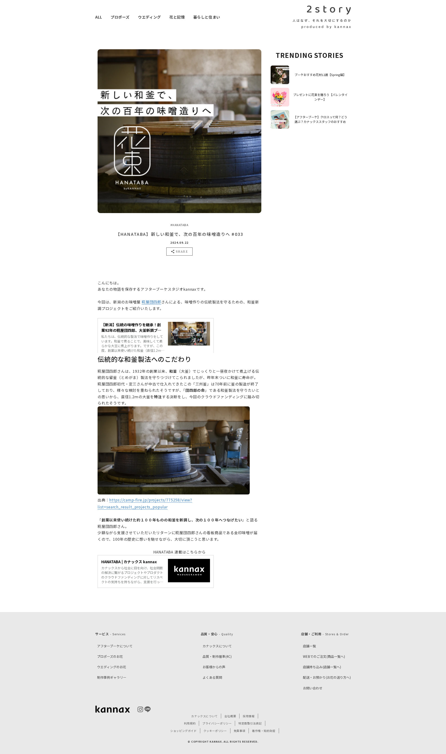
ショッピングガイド (183, 731)
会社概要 (230, 716)
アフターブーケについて (115, 646)
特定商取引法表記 (250, 723)
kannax (112, 709)
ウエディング (149, 17)
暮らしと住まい (206, 17)
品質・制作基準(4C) (217, 656)
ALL (98, 17)
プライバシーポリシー (217, 723)
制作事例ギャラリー (111, 677)
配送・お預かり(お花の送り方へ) (327, 677)
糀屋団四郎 (151, 302)
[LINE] (147, 709)
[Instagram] (140, 709)
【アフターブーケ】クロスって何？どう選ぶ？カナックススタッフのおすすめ (320, 119)
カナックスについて (217, 646)
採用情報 (248, 716)
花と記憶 (177, 17)
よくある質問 (212, 677)
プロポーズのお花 (110, 656)
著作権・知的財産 (263, 731)
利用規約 (190, 723)
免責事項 (239, 731)
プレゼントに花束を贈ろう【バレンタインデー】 (320, 97)
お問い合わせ (312, 688)
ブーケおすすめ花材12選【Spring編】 (320, 74)
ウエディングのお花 (111, 667)
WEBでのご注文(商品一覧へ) (324, 656)
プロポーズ (120, 17)
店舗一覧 (309, 646)
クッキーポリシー (215, 731)
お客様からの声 (214, 667)
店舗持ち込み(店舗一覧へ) (322, 667)
